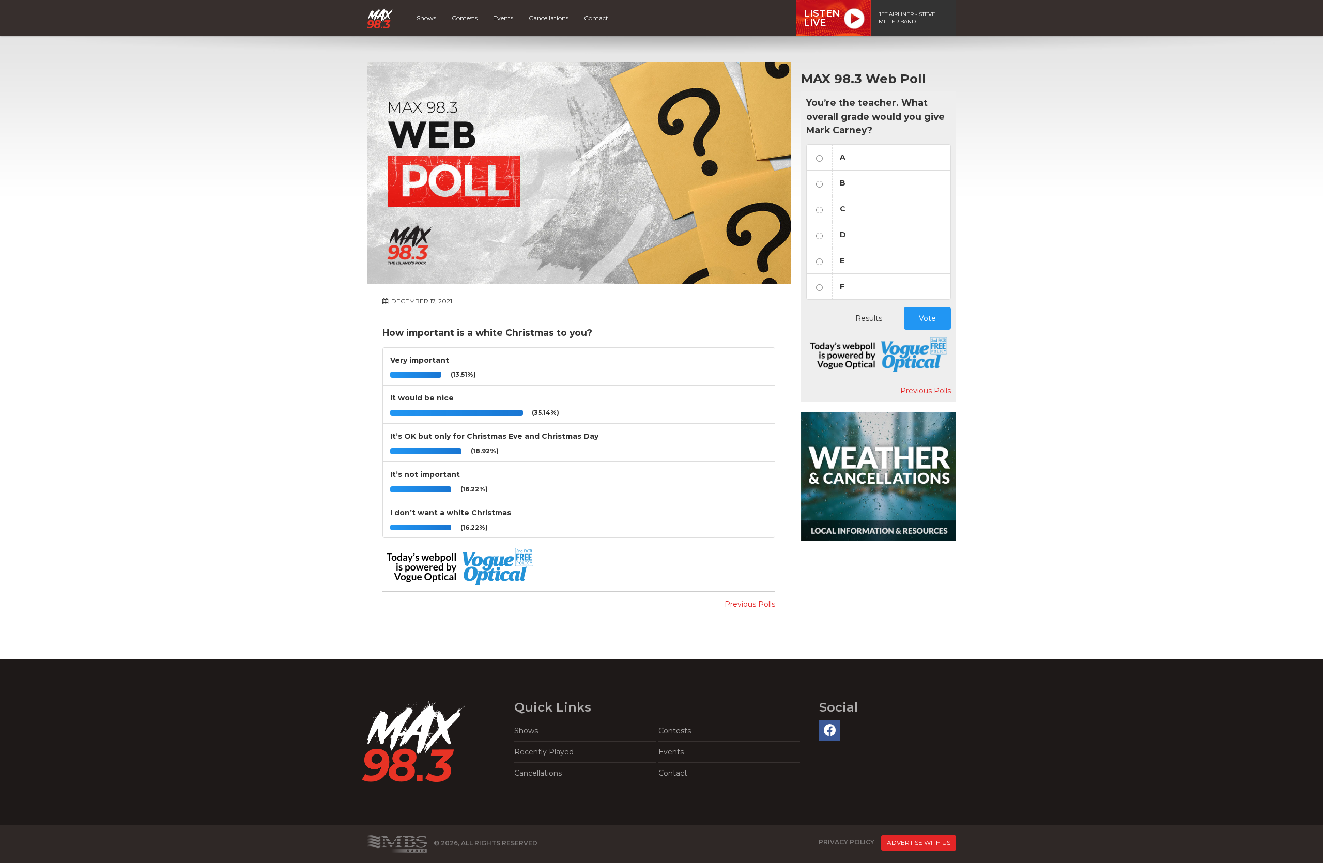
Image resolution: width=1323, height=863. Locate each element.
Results (868, 318)
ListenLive (822, 18)
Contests (465, 18)
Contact (596, 18)
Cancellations (548, 18)
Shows (426, 18)
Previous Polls (750, 604)
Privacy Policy (846, 842)
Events (503, 18)
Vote (927, 318)
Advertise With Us (918, 842)
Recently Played (544, 752)
